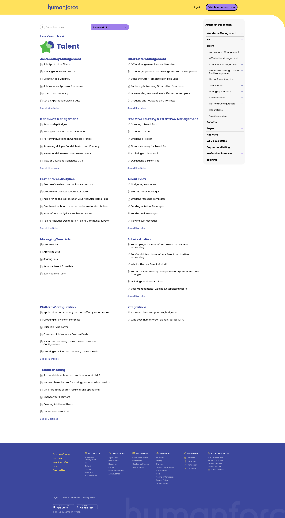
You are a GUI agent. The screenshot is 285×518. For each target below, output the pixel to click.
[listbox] (110, 27)
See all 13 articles (137, 168)
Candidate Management (59, 119)
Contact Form (217, 469)
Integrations (137, 307)
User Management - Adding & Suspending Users (159, 289)
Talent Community (165, 467)
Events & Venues (116, 471)
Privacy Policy (162, 480)
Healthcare (114, 461)
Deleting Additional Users (58, 404)
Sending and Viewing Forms (59, 71)
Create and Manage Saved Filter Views (65, 191)
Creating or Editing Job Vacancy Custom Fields (70, 351)
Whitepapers (138, 467)
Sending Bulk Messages (144, 213)
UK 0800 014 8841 (215, 463)
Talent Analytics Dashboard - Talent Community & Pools (76, 220)
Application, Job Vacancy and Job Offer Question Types (76, 312)
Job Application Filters (56, 64)
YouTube (192, 468)
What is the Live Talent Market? (149, 264)
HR (86, 463)
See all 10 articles (49, 168)
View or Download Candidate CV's (63, 160)
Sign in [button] (197, 7)
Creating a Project (141, 139)
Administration (139, 239)
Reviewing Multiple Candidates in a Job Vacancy (71, 146)
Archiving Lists (51, 252)
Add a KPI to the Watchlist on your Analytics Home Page (76, 199)
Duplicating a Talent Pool (145, 160)
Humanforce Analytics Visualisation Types (67, 213)
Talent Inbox (137, 179)
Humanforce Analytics (57, 179)
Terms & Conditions (165, 477)
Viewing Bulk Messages (144, 220)
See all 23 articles (49, 108)
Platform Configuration (58, 307)
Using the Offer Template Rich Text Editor (155, 79)
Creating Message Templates (148, 199)
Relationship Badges (55, 124)
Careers (159, 464)
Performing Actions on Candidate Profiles (67, 139)
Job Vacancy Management (60, 59)
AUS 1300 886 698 (215, 458)
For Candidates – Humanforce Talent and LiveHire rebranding (160, 256)
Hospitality (113, 464)
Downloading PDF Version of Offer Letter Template (160, 93)
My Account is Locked (56, 411)
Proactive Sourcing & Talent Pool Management (163, 119)
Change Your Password (56, 397)
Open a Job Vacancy (55, 93)
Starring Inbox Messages (145, 191)
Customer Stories (140, 464)
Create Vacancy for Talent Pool (149, 146)
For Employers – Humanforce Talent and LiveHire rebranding (159, 246)
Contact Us (161, 471)
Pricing (159, 461)
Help (158, 474)
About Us (160, 458)
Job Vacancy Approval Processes (63, 86)
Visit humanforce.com (221, 7)
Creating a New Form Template (61, 319)
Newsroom (137, 461)
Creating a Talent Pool (144, 124)
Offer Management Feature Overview (153, 64)
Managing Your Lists (55, 239)
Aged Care (113, 458)
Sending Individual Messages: (147, 206)
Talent (60, 36)
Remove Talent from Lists (58, 266)
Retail (111, 467)
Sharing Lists (50, 259)
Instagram (192, 465)
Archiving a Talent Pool (144, 153)
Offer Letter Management (147, 59)
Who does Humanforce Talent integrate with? (157, 319)
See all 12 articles (49, 358)
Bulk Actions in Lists (54, 273)
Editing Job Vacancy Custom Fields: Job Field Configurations (69, 343)
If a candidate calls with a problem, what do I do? (71, 375)
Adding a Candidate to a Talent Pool (64, 131)
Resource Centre (140, 458)
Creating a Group (141, 131)
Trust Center (162, 483)
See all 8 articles (49, 418)
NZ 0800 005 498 (215, 460)
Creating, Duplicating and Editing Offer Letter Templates (164, 71)
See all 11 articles (137, 108)
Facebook (192, 461)
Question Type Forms (55, 327)
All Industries (114, 474)
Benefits (89, 473)
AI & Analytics (91, 476)
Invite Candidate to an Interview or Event (67, 153)
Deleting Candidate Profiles (147, 281)
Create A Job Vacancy (56, 79)
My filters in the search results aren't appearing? (71, 389)
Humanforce (47, 36)
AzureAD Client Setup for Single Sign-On (154, 312)
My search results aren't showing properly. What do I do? (76, 382)
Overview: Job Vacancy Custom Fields (65, 334)
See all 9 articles (136, 228)
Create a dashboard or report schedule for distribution (75, 206)
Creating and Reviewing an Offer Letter (153, 100)
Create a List (50, 244)
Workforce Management (91, 459)
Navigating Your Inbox (143, 184)
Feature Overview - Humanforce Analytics (68, 184)
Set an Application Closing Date (61, 100)
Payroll (88, 469)
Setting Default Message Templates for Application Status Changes (165, 273)
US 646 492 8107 (215, 466)
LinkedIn (191, 458)
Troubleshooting (52, 370)
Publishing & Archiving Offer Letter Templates (157, 86)
